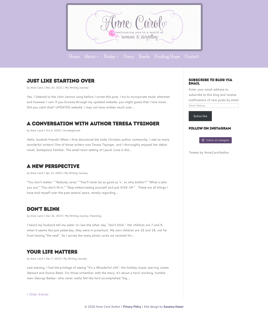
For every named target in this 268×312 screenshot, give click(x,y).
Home (74, 57)
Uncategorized (71, 130)
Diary (128, 57)
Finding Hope (167, 57)
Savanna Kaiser (173, 306)
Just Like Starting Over (60, 81)
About (90, 57)
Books (109, 57)
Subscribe (200, 116)
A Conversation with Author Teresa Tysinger (93, 123)
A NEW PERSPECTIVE (53, 166)
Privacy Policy (132, 306)
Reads (144, 57)
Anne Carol (36, 87)
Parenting (95, 215)
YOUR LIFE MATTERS (52, 252)
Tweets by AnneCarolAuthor (209, 152)
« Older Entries (37, 294)
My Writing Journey (76, 87)
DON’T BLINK (43, 209)
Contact (192, 57)
